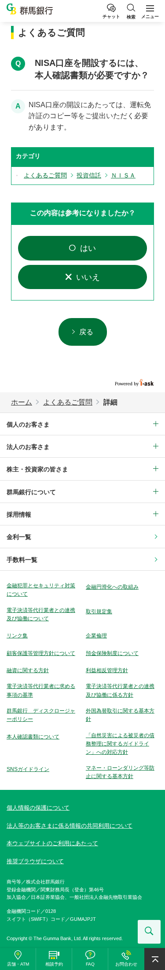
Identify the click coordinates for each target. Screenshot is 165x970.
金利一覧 (19, 536)
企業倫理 (96, 636)
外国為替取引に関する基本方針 (120, 715)
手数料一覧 (22, 559)
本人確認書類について (33, 737)
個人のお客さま (28, 424)
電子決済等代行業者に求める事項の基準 (41, 690)
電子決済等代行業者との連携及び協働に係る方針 (120, 690)
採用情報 (19, 514)
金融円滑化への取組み (112, 587)
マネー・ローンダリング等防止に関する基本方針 (120, 772)
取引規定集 (99, 611)
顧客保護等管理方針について (41, 653)
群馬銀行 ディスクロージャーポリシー (41, 715)
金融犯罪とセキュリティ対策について (41, 590)
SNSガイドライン (28, 769)
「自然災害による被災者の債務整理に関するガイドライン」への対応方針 (120, 743)
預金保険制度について (112, 653)
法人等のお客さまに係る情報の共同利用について (69, 825)
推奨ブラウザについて (35, 861)
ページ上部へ (154, 959)
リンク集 (17, 636)
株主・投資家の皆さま (37, 469)
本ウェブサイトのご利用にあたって (52, 843)
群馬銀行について (31, 492)
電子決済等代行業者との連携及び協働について (41, 614)
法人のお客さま (28, 446)
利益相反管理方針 (107, 670)
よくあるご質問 (67, 402)
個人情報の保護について (38, 807)
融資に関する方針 (28, 670)
